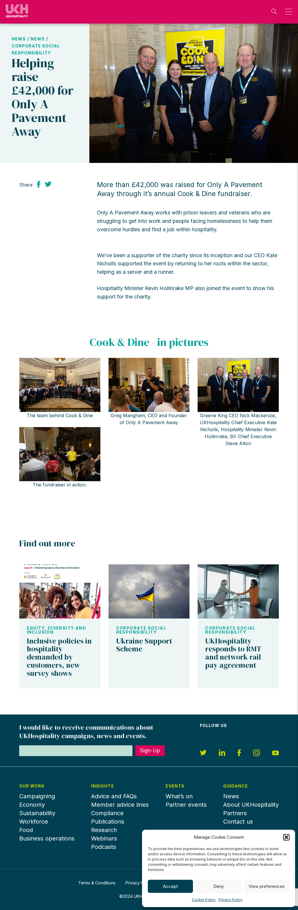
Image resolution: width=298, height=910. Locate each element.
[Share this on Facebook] (38, 184)
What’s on (179, 796)
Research (104, 830)
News (19, 38)
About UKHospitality (251, 805)
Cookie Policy (204, 899)
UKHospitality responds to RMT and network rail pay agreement (233, 653)
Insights (102, 786)
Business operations (46, 838)
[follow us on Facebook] (239, 753)
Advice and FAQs (114, 796)
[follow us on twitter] (203, 753)
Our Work (32, 786)
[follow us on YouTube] (275, 753)
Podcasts (103, 847)
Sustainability (37, 813)
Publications (107, 821)
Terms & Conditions (97, 882)
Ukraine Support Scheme (144, 645)
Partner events (186, 805)
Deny (218, 886)
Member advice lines (120, 805)
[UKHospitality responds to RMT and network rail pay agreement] (238, 591)
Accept (170, 886)
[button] (286, 837)
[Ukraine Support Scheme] (149, 591)
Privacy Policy (230, 899)
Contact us (238, 821)
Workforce (33, 821)
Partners (235, 813)
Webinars (104, 838)
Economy (32, 805)
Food (26, 830)
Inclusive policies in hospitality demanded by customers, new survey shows (59, 657)
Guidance (235, 786)
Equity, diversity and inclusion (56, 630)
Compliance (107, 813)
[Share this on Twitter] (48, 184)
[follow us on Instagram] (256, 753)
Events (175, 786)
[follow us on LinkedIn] (222, 753)
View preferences (267, 886)
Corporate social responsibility (141, 630)
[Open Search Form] (274, 11)
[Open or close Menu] (287, 11)
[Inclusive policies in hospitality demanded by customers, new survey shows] (59, 591)
